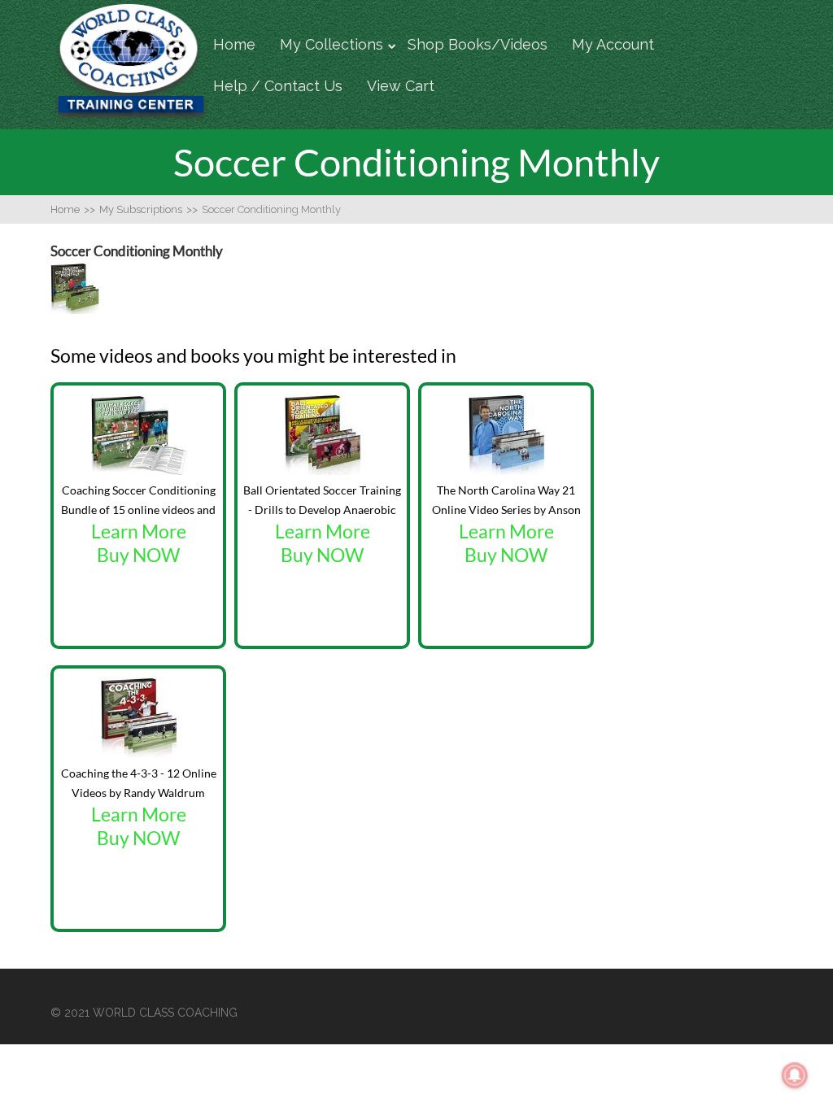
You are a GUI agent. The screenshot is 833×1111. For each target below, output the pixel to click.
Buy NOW (138, 555)
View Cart (400, 85)
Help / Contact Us (277, 85)
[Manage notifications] (795, 1075)
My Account (613, 44)
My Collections (331, 44)
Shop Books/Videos (477, 44)
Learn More (138, 531)
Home (234, 44)
